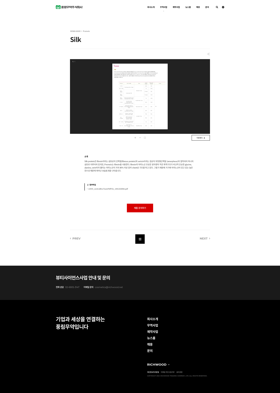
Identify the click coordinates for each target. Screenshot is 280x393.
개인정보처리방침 (153, 372)
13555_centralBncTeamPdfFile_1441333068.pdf (108, 188)
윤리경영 (179, 372)
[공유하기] (208, 54)
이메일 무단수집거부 (168, 372)
